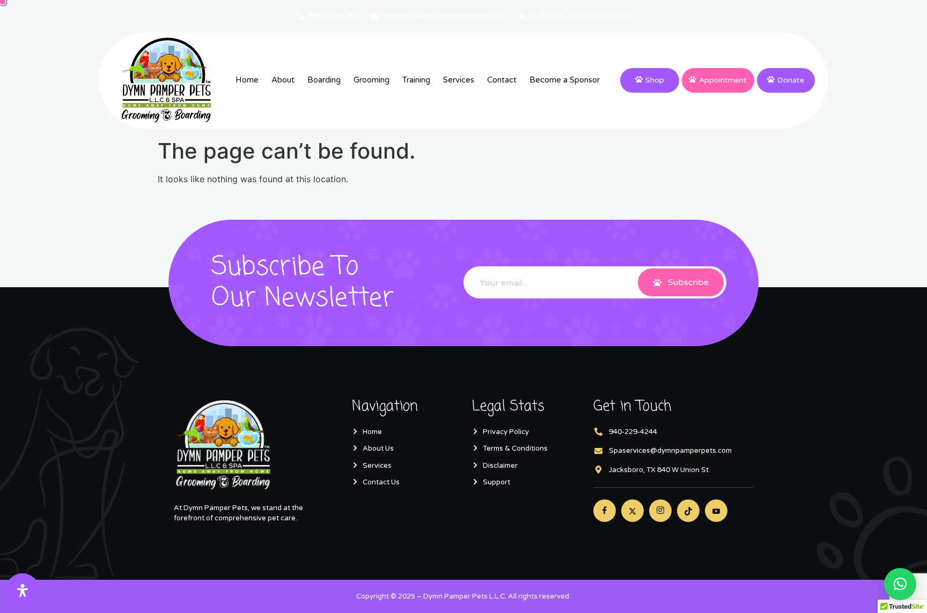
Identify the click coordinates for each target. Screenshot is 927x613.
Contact (502, 80)
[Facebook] (604, 510)
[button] (900, 584)
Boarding (324, 80)
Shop (654, 80)
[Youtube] (716, 510)
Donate (790, 80)
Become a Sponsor (564, 80)
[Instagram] (660, 510)
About (283, 80)
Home (247, 80)
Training (416, 80)
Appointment (723, 80)
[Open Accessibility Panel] (22, 590)
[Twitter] (632, 510)
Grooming (371, 80)
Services (458, 80)
